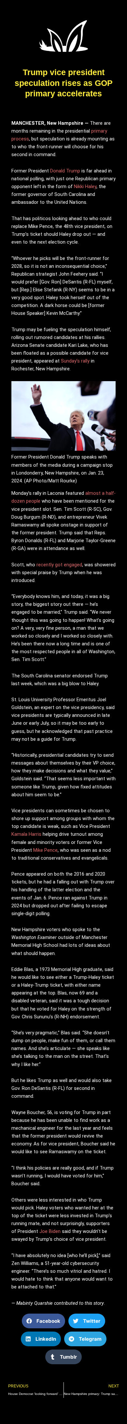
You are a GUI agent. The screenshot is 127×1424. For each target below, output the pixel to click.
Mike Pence (45, 850)
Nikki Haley (85, 186)
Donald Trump (65, 171)
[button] (43, 1321)
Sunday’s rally (75, 361)
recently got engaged (59, 565)
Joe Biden (50, 1231)
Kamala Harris (26, 834)
